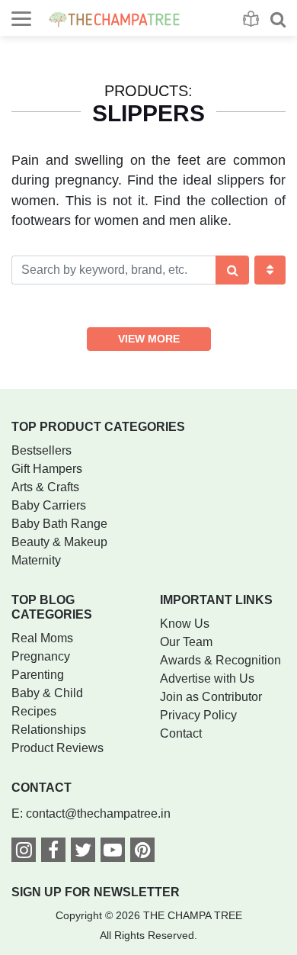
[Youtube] (113, 852)
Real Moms (42, 638)
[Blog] (251, 19)
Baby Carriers (48, 505)
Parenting (37, 674)
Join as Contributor (211, 696)
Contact (181, 733)
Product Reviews (57, 747)
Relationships (48, 729)
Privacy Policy (198, 715)
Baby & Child (47, 693)
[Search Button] (233, 270)
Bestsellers (41, 450)
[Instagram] (23, 852)
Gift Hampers (46, 468)
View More (149, 339)
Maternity (36, 560)
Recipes (33, 711)
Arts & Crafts (45, 487)
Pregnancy (40, 656)
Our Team (186, 641)
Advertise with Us (207, 678)
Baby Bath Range (59, 523)
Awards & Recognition (220, 660)
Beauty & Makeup (59, 541)
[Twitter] (83, 852)
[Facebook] (53, 852)
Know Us (184, 623)
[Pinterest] (142, 852)
